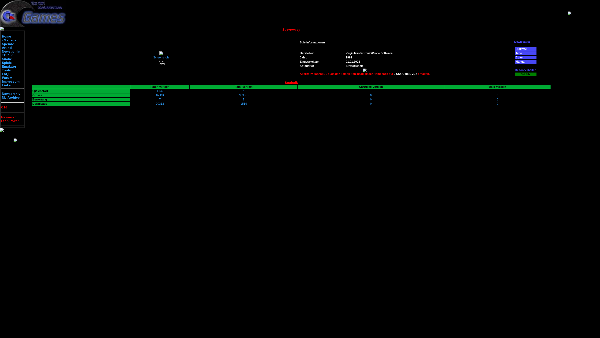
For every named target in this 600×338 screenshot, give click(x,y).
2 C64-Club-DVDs (405, 74)
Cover (161, 64)
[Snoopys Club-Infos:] (15, 141)
